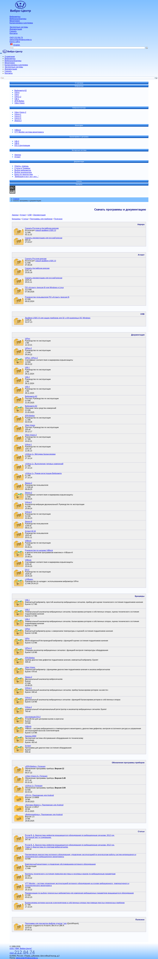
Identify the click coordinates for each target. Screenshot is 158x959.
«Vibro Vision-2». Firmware (36, 776)
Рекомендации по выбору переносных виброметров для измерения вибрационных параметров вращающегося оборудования (79, 893)
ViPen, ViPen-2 (31, 358)
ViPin (16, 95)
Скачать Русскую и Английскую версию (42, 228)
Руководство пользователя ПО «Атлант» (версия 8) (47, 297)
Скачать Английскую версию (37, 268)
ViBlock (17, 130)
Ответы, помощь (21, 166)
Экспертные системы (19, 27)
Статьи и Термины (22, 168)
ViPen (17, 93)
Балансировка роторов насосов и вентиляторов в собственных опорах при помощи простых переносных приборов (75, 903)
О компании (10, 57)
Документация (16, 29)
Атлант (17, 157)
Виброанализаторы (18, 19)
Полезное (58, 219)
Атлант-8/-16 (30, 531)
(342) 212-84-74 (16, 37)
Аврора (17, 155)
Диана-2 (18, 121)
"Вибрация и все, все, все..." (26, 177)
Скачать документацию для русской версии (43, 238)
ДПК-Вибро (19, 101)
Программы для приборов (41, 219)
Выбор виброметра (22, 170)
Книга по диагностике (23, 174)
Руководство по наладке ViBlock (39, 550)
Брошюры (16, 219)
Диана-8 (28, 522)
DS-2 (27, 570)
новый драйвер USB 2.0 (45, 230)
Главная (16, 199)
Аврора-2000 (30, 736)
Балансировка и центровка (21, 23)
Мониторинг (15, 21)
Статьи (25, 219)
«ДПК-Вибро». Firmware (35, 766)
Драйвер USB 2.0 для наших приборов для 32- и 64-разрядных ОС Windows (57, 318)
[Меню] (1, 53)
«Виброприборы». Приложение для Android (44, 815)
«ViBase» (29, 579)
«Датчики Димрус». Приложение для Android (44, 805)
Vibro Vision (19, 103)
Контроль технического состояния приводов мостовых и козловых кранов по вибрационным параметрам (70, 874)
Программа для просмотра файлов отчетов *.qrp (46, 923)
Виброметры (15, 17)
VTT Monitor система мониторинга (29, 132)
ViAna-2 (17, 116)
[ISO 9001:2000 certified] (12, 193)
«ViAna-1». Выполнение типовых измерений (44, 464)
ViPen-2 (17, 97)
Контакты (14, 33)
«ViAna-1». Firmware (33, 786)
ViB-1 (16, 99)
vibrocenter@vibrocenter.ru (21, 40)
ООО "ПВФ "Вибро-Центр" (21, 948)
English (16, 45)
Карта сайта (15, 42)
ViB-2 (16, 141)
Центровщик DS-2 (32, 717)
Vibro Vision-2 (20, 112)
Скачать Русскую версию (35, 259)
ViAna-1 (17, 114)
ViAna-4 (17, 119)
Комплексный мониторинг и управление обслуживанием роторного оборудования (60, 864)
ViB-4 (16, 143)
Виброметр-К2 (20, 90)
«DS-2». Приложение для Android (39, 795)
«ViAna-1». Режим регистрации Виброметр (43, 473)
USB (30, 215)
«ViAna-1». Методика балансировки (40, 454)
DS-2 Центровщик (22, 145)
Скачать (13, 31)
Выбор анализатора (23, 172)
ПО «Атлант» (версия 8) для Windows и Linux (44, 288)
